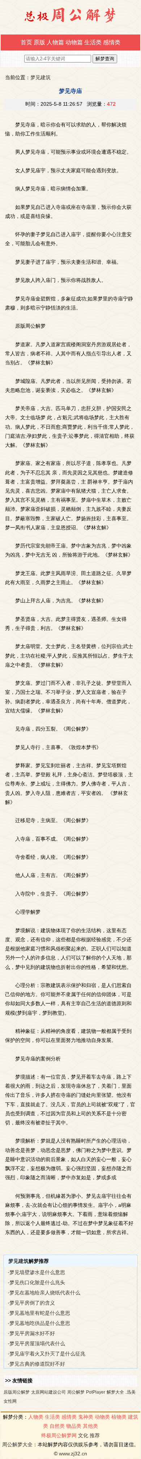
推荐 (95, 1435)
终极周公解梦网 (59, 1435)
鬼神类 (85, 1417)
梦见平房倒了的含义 (32, 1303)
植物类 (119, 1417)
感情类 (111, 42)
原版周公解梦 (17, 1392)
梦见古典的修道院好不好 (37, 1364)
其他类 (90, 1426)
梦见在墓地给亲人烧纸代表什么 (44, 1293)
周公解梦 (76, 1392)
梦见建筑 (40, 77)
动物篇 (74, 42)
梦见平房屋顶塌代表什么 (37, 1343)
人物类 (35, 1417)
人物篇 (55, 42)
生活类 (93, 42)
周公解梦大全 (17, 1444)
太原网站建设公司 (48, 1392)
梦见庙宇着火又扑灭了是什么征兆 (47, 1354)
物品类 (73, 1426)
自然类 (57, 1426)
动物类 (102, 1417)
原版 (39, 42)
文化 (83, 1435)
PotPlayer (95, 1392)
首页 (26, 42)
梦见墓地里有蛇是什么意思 (39, 1313)
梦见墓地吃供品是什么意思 (39, 1323)
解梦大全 (115, 1392)
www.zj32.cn (73, 1453)
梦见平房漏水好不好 (32, 1333)
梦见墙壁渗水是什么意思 (37, 1272)
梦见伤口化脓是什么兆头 (37, 1282)
